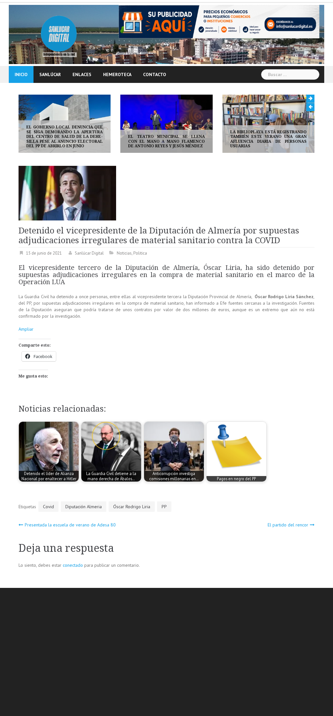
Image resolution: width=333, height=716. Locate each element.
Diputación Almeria (83, 507)
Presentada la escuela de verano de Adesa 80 (70, 525)
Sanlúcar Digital (89, 253)
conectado (73, 565)
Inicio (21, 74)
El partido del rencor (288, 525)
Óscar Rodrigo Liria (131, 507)
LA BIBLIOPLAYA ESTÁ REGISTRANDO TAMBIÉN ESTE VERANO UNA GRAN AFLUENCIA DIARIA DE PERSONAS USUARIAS (261, 139)
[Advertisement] (176, 652)
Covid (48, 507)
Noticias (124, 253)
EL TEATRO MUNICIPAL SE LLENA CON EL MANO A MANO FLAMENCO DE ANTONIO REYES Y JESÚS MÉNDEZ (159, 141)
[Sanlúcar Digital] (59, 34)
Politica (140, 253)
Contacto (154, 74)
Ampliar (26, 329)
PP (164, 507)
